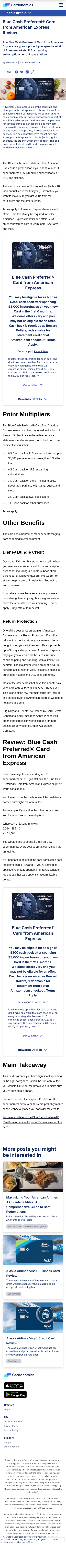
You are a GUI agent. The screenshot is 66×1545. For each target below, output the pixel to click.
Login (7, 1409)
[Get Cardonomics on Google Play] (15, 1394)
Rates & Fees (41, 351)
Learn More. (28, 1542)
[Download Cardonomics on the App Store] (14, 1385)
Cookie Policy (11, 1430)
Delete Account (12, 1446)
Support (8, 1442)
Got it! (56, 1539)
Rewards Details (30, 399)
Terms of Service (13, 1421)
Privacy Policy (11, 1426)
